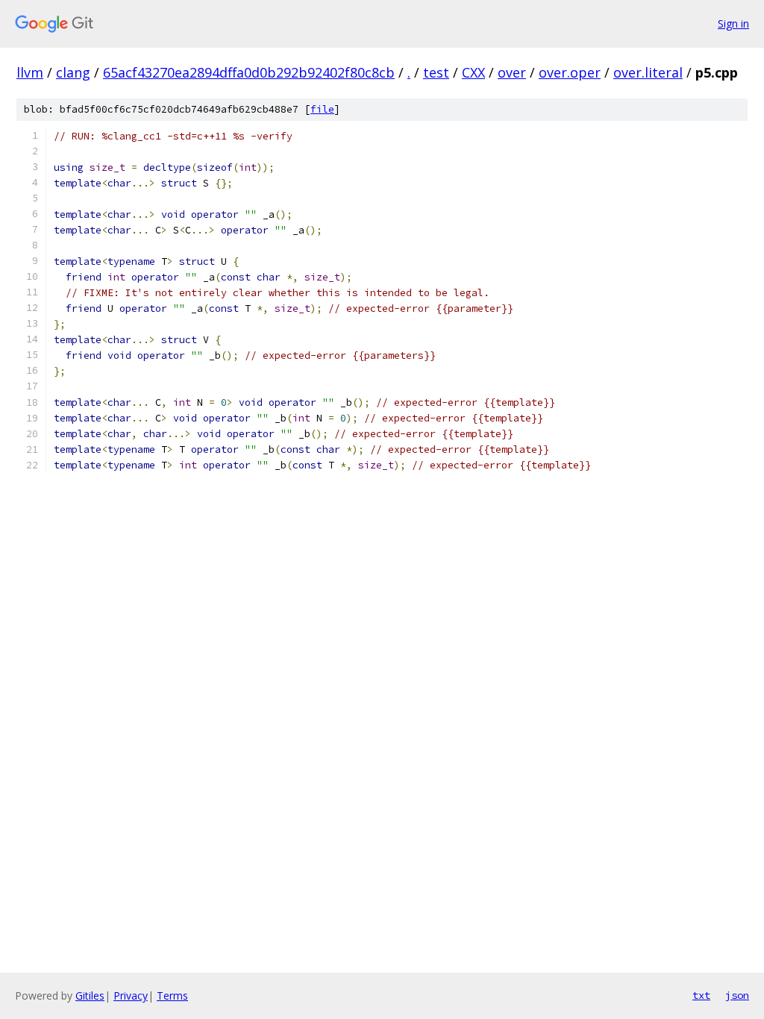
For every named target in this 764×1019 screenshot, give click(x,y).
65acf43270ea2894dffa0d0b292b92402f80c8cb (249, 72)
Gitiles (89, 995)
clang (73, 72)
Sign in (733, 23)
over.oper (570, 72)
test (436, 72)
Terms (172, 995)
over (512, 72)
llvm (29, 72)
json (737, 995)
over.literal (648, 72)
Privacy (130, 995)
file (322, 109)
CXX (473, 72)
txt (701, 995)
